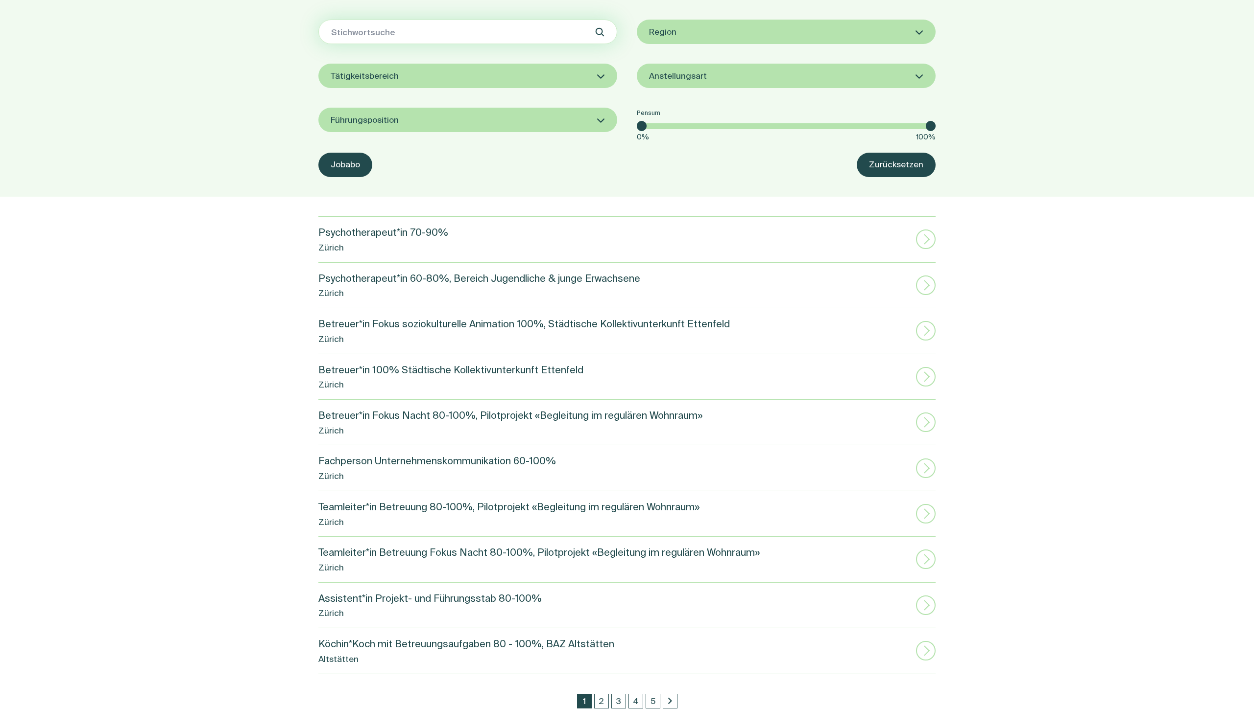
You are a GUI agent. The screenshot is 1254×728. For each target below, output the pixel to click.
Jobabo (345, 164)
